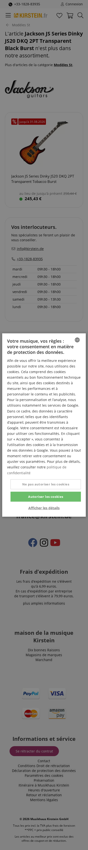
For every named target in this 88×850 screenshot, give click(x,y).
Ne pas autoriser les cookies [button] (45, 484)
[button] (44, 508)
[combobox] (77, 339)
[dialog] (44, 425)
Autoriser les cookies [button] (45, 496)
